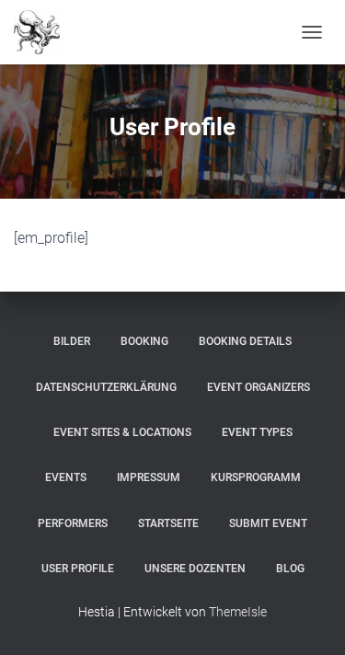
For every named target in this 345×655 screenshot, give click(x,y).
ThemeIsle (238, 611)
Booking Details (245, 341)
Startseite (168, 523)
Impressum (148, 477)
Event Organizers (258, 387)
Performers (73, 523)
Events (65, 477)
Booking (144, 341)
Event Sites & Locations (122, 432)
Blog (290, 568)
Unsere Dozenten (195, 568)
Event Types (257, 432)
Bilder (71, 341)
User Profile (77, 568)
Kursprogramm (256, 477)
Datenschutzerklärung (106, 387)
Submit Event (268, 523)
